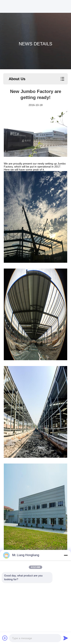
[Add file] (5, 638)
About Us (17, 79)
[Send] (66, 638)
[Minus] (65, 555)
